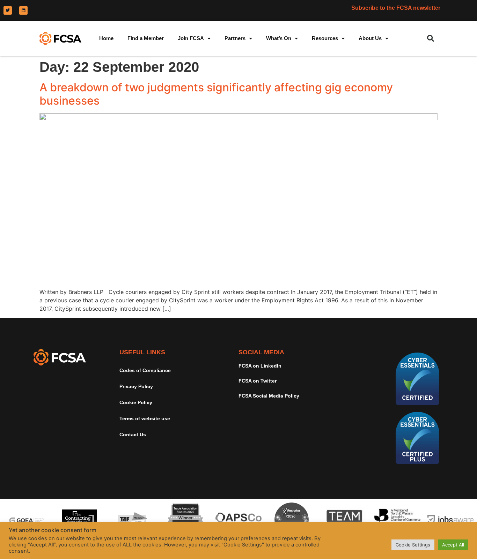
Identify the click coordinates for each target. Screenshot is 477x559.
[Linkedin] (23, 10)
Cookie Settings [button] (413, 544)
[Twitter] (7, 10)
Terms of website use (144, 418)
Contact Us (132, 434)
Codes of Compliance (145, 370)
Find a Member (145, 38)
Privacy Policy (136, 386)
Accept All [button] (453, 544)
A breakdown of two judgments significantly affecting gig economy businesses (216, 94)
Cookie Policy (135, 402)
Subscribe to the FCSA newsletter (395, 8)
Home (106, 38)
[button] (431, 38)
